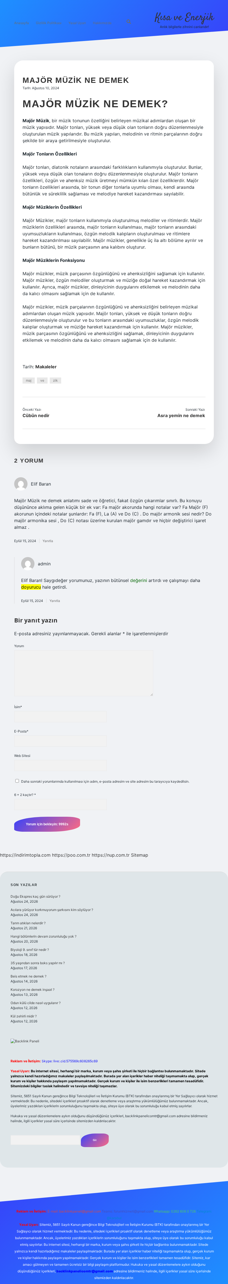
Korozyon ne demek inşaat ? (32, 989)
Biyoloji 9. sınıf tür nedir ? (30, 950)
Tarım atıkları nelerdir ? (28, 923)
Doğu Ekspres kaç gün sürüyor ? (35, 896)
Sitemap (139, 855)
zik (55, 380)
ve (42, 380)
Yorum (19, 646)
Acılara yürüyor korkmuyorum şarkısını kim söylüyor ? (52, 910)
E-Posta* (21, 731)
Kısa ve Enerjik (184, 17)
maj (28, 380)
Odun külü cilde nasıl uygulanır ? (36, 1003)
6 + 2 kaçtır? (25, 795)
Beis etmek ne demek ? (28, 976)
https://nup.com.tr (111, 855)
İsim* (18, 707)
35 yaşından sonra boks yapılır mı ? (38, 963)
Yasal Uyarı (77, 23)
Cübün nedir (36, 415)
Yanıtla (48, 541)
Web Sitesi (22, 756)
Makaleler (46, 366)
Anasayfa (21, 23)
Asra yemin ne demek (181, 415)
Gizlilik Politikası (48, 23)
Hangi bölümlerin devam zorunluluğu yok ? (43, 936)
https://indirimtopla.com (25, 855)
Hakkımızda (102, 23)
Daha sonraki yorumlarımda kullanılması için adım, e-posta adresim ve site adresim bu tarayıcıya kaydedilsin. (105, 781)
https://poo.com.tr (71, 855)
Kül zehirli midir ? (24, 1016)
